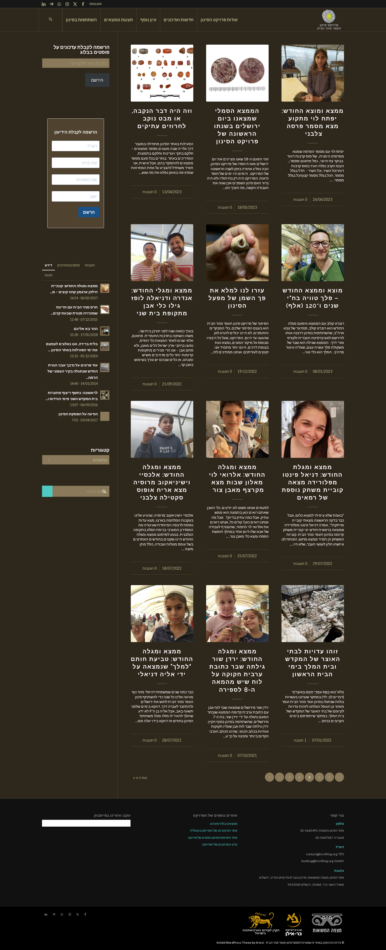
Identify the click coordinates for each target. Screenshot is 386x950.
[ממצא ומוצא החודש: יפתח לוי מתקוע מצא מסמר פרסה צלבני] (312, 73)
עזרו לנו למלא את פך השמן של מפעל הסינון (237, 298)
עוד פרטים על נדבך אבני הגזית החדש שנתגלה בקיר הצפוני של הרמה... (73, 371)
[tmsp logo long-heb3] (329, 19)
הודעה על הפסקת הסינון (78, 414)
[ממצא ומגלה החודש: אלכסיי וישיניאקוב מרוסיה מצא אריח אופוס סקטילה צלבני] (162, 429)
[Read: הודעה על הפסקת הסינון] (104, 416)
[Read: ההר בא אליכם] (104, 331)
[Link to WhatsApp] (59, 4)
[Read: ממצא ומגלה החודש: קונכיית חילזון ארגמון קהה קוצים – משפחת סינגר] (104, 288)
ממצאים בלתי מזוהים (223, 824)
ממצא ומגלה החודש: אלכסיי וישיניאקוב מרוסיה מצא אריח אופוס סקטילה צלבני (162, 482)
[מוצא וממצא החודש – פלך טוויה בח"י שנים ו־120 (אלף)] (312, 252)
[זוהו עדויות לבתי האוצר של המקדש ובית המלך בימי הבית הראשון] (312, 613)
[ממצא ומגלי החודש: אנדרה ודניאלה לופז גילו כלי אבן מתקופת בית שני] (162, 252)
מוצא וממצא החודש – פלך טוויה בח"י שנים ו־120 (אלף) (313, 298)
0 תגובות (300, 199)
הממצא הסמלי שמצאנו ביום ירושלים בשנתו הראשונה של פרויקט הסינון (237, 126)
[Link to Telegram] (51, 4)
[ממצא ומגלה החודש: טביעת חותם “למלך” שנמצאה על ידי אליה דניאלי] (162, 613)
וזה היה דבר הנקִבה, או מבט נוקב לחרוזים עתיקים (162, 118)
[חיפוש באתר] (50, 19)
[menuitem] (94, 4)
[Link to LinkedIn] (44, 4)
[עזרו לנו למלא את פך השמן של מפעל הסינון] (237, 252)
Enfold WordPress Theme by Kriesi (240, 942)
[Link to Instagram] (67, 4)
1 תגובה (300, 740)
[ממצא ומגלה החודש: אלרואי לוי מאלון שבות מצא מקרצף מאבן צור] (237, 429)
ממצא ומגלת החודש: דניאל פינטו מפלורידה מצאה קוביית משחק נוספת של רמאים (312, 482)
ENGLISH (96, 4)
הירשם (97, 79)
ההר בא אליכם (86, 329)
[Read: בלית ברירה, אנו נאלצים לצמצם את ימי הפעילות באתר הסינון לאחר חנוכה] (104, 346)
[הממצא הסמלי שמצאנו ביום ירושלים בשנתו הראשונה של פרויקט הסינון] (237, 73)
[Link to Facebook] (83, 4)
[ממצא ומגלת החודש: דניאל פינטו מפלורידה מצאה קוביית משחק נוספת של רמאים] (312, 429)
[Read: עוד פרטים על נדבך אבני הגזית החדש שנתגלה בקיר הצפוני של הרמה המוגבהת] (104, 367)
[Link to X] (75, 4)
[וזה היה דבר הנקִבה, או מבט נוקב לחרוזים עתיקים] (162, 73)
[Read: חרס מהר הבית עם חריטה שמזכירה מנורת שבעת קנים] (104, 309)
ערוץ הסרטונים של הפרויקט (219, 844)
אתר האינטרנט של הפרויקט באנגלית (213, 830)
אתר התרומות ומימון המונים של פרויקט (212, 837)
